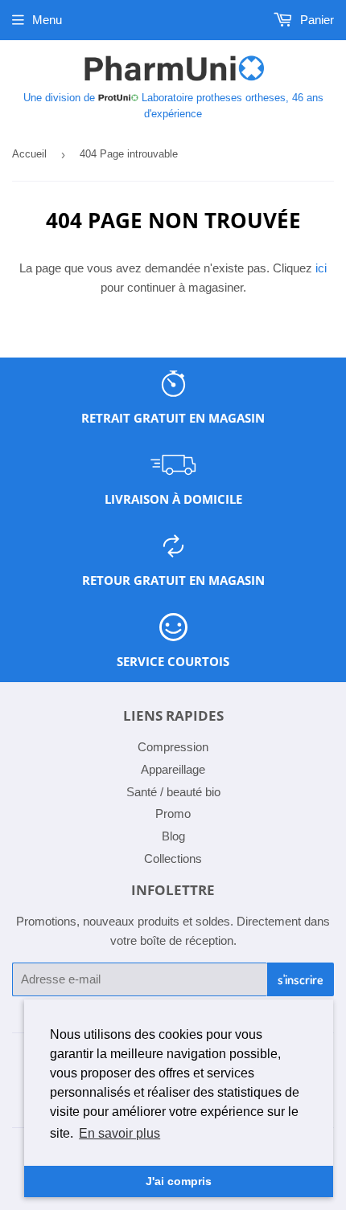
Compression (173, 747)
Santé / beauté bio (173, 792)
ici (321, 268)
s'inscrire (300, 979)
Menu (47, 20)
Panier (315, 20)
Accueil (29, 154)
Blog (173, 836)
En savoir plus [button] (119, 1133)
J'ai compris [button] (179, 1181)
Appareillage (173, 769)
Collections (173, 858)
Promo (173, 813)
